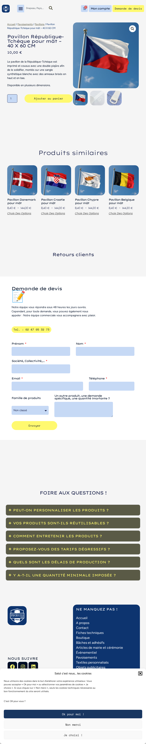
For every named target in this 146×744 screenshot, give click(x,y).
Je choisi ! (73, 735)
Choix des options (19, 213)
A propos (82, 623)
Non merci (73, 725)
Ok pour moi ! (73, 714)
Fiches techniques (90, 633)
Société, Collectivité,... (28, 361)
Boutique (83, 638)
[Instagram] (23, 666)
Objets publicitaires (90, 667)
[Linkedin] (33, 666)
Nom (80, 343)
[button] (140, 673)
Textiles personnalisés (92, 662)
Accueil (11, 24)
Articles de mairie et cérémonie (99, 647)
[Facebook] (12, 666)
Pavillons (39, 24)
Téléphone (97, 378)
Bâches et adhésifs (90, 643)
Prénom (18, 343)
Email (16, 378)
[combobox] (35, 8)
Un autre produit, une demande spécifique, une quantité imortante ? (82, 397)
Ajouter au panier (48, 98)
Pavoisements (25, 24)
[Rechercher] (51, 8)
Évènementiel (86, 652)
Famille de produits (26, 398)
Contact (82, 628)
